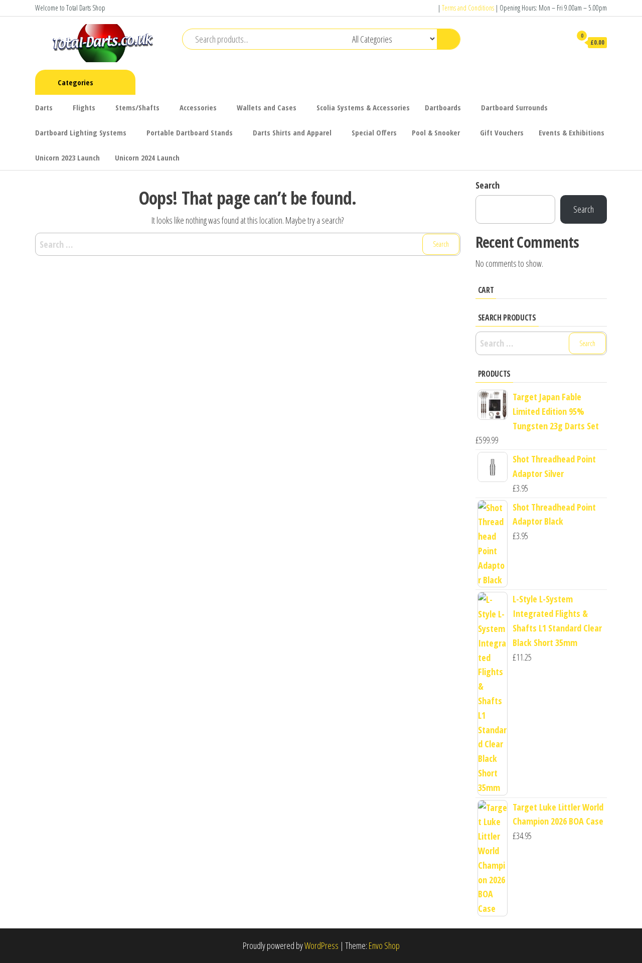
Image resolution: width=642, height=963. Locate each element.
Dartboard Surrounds (514, 107)
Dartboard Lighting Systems (80, 132)
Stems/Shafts (137, 107)
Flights (84, 107)
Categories (75, 82)
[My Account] (559, 42)
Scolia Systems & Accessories (363, 107)
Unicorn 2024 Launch (147, 157)
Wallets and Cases (266, 107)
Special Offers (374, 132)
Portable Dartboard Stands (189, 132)
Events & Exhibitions (571, 132)
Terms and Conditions (468, 8)
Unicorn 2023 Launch (67, 157)
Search (487, 185)
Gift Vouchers (502, 132)
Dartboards (443, 107)
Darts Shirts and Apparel (292, 132)
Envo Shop (384, 945)
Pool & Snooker (436, 132)
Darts (44, 107)
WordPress (321, 945)
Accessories (198, 107)
